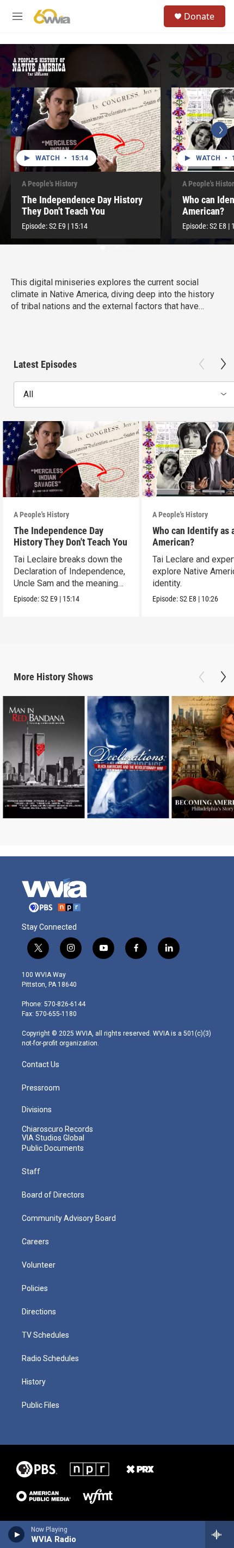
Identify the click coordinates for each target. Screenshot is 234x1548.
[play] (16, 1534)
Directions (39, 1312)
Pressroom (41, 1088)
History (34, 1382)
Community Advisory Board (69, 1218)
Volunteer (39, 1265)
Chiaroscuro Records (57, 1129)
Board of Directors (53, 1195)
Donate (199, 16)
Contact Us (40, 1065)
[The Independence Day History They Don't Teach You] (86, 129)
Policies (35, 1288)
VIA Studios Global (53, 1138)
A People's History (49, 183)
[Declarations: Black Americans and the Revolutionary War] (128, 757)
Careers (35, 1242)
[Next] (219, 130)
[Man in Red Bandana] (43, 757)
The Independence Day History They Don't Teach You (82, 205)
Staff (31, 1172)
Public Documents (53, 1148)
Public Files (40, 1405)
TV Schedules (45, 1335)
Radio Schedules (50, 1359)
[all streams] (219, 1534)
